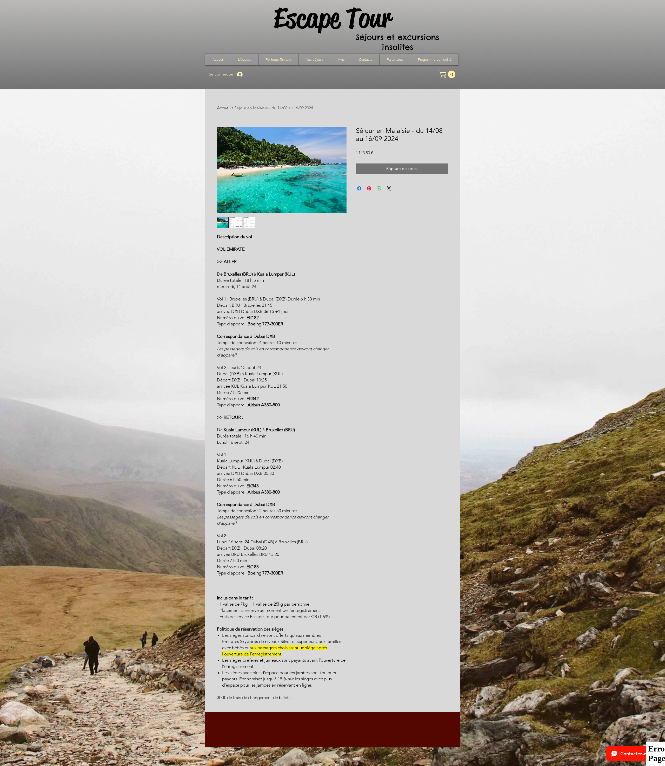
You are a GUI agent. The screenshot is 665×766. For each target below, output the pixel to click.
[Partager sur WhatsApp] (379, 188)
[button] (314, 59)
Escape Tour (332, 18)
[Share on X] (389, 188)
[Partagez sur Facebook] (359, 188)
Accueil (224, 107)
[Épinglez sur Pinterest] (369, 188)
